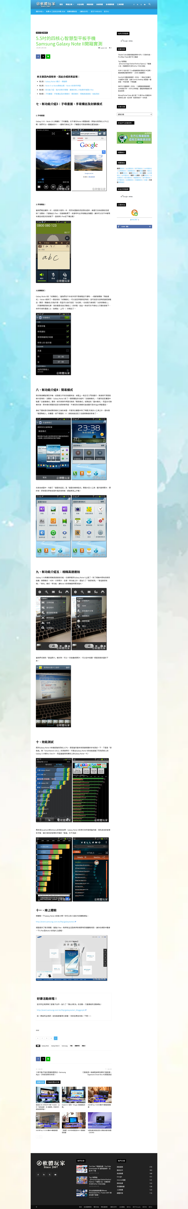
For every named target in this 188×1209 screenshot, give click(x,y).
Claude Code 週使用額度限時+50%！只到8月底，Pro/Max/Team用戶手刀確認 (135, 56)
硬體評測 (45, 32)
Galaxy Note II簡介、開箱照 (56, 81)
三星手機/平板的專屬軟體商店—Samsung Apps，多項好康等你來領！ (51, 1073)
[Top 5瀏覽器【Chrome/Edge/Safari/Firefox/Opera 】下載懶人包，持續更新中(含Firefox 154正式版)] (81, 1180)
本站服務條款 (88, 1207)
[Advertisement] (94, 22)
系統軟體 (99, 4)
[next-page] (40, 1137)
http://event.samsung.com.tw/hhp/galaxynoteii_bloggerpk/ (61, 1010)
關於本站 (39, 11)
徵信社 (122, 168)
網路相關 (90, 4)
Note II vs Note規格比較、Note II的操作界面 (63, 85)
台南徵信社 (122, 171)
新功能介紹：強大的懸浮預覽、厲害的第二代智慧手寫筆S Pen (69, 89)
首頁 (61, 4)
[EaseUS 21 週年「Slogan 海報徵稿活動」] (74, 1095)
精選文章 (69, 4)
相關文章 (40, 1082)
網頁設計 (121, 182)
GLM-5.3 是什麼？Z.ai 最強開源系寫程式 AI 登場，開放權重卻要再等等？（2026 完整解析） (135, 72)
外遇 (135, 175)
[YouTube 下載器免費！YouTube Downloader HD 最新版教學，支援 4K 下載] (81, 1169)
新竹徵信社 (139, 168)
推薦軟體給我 (72, 11)
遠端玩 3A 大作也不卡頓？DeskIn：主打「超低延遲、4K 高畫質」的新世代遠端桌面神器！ (48, 1107)
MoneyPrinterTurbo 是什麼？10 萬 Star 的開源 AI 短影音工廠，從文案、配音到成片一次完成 (134, 96)
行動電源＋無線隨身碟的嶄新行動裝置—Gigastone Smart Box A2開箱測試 (97, 1073)
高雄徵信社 (131, 171)
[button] (149, 4)
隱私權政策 (104, 1207)
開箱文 (84, 1046)
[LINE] (48, 56)
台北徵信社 (130, 168)
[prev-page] (37, 1137)
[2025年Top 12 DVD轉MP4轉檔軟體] (48, 1120)
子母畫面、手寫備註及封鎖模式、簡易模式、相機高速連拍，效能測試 (72, 93)
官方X (150, 1207)
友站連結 (122, 1207)
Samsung (65, 1046)
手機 (71, 1046)
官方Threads (96, 11)
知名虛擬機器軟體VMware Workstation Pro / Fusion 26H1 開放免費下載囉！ (100, 1193)
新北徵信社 (128, 178)
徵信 (141, 173)
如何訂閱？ (134, 220)
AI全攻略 (80, 4)
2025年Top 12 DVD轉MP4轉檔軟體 (47, 1130)
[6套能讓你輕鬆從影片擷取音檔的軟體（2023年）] (100, 1120)
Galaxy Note (45, 1046)
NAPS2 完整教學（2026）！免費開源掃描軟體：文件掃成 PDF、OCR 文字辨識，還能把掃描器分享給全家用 (135, 88)
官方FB (145, 1207)
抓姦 (141, 171)
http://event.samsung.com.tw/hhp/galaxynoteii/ (55, 921)
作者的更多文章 (53, 1082)
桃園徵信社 (137, 178)
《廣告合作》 (84, 11)
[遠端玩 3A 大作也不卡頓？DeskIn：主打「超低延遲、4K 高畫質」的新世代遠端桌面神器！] (48, 1095)
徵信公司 (135, 173)
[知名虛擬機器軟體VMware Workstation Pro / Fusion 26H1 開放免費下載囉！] (81, 1193)
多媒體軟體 (110, 4)
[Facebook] (134, 4)
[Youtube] (144, 4)
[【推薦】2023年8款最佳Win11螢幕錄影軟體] (74, 1120)
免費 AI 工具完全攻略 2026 (55, 11)
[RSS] (137, 4)
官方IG (106, 11)
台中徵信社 (148, 168)
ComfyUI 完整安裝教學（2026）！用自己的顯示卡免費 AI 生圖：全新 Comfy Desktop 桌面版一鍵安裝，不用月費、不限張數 (134, 79)
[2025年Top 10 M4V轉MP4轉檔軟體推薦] (100, 1095)
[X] (141, 4)
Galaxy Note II (55, 1046)
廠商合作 (39, 32)
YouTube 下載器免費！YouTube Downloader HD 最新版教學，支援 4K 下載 (100, 1169)
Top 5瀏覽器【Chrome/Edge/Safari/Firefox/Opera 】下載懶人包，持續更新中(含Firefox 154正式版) (134, 64)
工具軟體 (120, 4)
